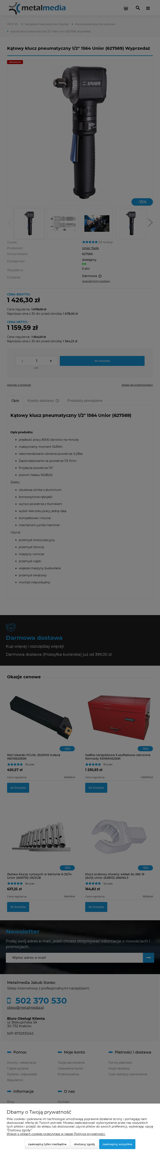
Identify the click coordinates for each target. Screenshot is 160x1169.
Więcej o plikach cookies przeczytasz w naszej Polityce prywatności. (56, 1134)
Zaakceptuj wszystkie (117, 1144)
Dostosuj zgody (84, 1144)
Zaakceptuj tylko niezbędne (47, 1144)
